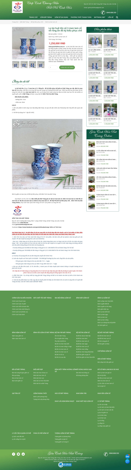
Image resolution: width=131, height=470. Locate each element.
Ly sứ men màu (102, 415)
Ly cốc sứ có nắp (102, 404)
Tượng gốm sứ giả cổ (61, 439)
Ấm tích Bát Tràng (60, 336)
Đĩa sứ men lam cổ (17, 378)
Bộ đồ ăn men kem (81, 338)
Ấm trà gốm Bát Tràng (61, 338)
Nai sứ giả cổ (101, 386)
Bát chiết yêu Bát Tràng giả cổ (41, 199)
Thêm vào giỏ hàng (67, 67)
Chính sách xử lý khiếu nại (20, 312)
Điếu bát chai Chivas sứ (40, 372)
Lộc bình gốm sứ (102, 325)
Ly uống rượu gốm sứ (104, 426)
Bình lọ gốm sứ (104, 298)
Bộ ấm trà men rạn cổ (61, 352)
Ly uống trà (101, 423)
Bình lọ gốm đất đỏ (103, 304)
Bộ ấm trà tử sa (59, 354)
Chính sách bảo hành (18, 314)
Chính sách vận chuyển (19, 304)
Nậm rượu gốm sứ (17, 336)
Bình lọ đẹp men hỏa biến (105, 301)
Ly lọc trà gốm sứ (103, 412)
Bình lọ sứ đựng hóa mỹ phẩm (107, 322)
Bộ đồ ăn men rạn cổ (82, 346)
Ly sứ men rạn (102, 418)
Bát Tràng (26, 94)
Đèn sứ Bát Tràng (104, 359)
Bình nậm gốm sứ (19, 332)
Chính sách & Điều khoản (22, 298)
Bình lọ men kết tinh (104, 312)
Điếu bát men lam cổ (39, 375)
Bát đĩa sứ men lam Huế (105, 378)
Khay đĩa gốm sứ (104, 393)
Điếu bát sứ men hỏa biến (41, 381)
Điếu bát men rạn (38, 378)
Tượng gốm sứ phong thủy (63, 436)
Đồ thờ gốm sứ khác (103, 344)
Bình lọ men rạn (102, 317)
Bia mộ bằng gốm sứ (63, 298)
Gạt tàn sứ (16, 393)
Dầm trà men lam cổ (69, 199)
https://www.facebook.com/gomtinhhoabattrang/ (33, 227)
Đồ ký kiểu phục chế (51, 88)
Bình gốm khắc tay (103, 309)
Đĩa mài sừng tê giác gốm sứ (20, 372)
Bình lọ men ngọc (103, 314)
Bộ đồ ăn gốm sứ (83, 332)
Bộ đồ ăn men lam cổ (82, 341)
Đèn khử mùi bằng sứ (82, 372)
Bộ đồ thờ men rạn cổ (104, 338)
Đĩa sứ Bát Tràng (18, 369)
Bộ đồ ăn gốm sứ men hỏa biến (85, 357)
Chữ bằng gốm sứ (104, 351)
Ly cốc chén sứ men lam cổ (106, 383)
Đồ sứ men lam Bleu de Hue (108, 369)
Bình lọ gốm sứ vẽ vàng (104, 306)
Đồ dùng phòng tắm (82, 375)
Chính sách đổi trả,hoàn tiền (20, 306)
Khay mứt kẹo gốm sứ (84, 401)
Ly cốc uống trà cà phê (18, 439)
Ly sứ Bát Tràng (104, 401)
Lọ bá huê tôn (19, 88)
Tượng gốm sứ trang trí (62, 442)
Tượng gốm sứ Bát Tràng (65, 433)
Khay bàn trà (81, 393)
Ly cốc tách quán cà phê (21, 433)
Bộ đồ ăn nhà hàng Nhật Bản (84, 352)
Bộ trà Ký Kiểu (102, 375)
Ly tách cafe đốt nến (18, 436)
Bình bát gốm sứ (82, 298)
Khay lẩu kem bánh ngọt (64, 401)
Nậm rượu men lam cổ (18, 338)
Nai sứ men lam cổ (56, 199)
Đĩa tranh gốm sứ (17, 381)
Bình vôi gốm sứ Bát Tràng (43, 332)
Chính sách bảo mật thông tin (21, 309)
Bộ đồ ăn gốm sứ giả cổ (83, 354)
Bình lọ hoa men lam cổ (41, 200)
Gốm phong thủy (40, 393)
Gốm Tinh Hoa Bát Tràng (50, 94)
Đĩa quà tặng (16, 375)
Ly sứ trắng (101, 420)
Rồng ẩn (41, 88)
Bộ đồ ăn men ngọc (82, 344)
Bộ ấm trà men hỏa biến (62, 344)
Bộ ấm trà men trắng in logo (63, 346)
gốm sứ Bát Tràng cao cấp (66, 88)
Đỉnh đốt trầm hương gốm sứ (65, 370)
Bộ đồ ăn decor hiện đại (83, 336)
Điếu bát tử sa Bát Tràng (40, 383)
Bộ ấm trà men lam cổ (27, 200)
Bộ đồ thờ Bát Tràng (106, 332)
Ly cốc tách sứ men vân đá (105, 410)
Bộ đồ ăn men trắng (82, 349)
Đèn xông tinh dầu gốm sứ (105, 362)
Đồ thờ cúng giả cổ (103, 341)
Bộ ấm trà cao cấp (60, 357)
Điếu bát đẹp (38, 369)
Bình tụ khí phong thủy (40, 396)
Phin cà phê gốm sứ (41, 433)
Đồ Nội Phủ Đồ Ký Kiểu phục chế (60, 200)
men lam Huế (30, 92)
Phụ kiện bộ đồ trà (60, 341)
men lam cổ (33, 88)
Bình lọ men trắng (103, 320)
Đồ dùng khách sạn (84, 369)
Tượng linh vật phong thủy (41, 399)
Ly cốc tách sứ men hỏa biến (106, 407)
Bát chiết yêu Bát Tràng (42, 298)
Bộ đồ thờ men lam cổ (104, 336)
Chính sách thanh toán (19, 301)
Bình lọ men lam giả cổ (104, 372)
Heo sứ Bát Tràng (61, 393)
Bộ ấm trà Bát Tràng (63, 332)
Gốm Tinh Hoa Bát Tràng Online (102, 133)
